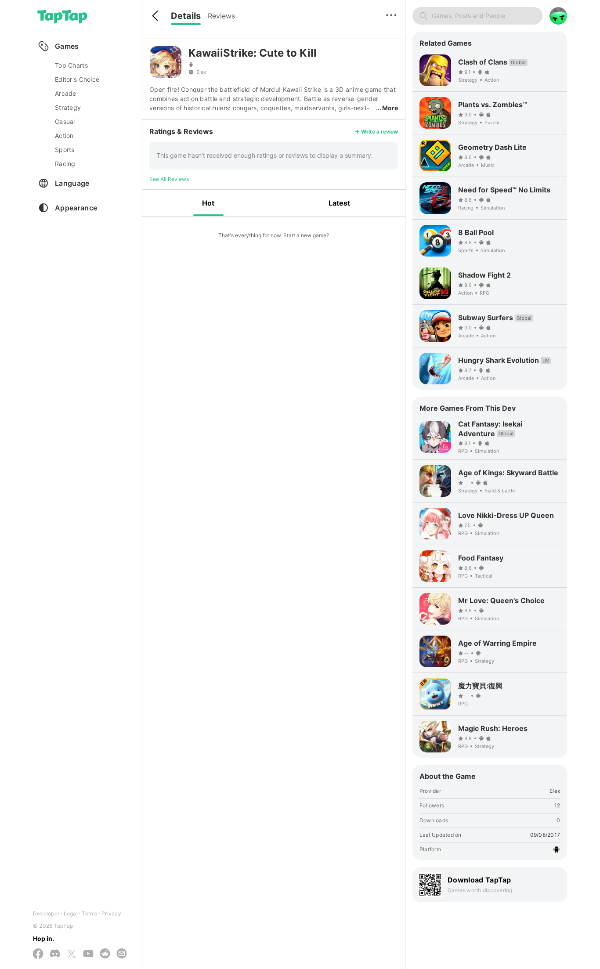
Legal (71, 913)
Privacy (111, 913)
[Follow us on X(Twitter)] (71, 954)
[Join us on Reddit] (105, 954)
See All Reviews (169, 179)
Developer (46, 913)
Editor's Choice (77, 79)
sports (65, 149)
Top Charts (71, 65)
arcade (65, 93)
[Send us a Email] (121, 954)
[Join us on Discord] (55, 954)
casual (65, 121)
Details (186, 16)
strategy (68, 107)
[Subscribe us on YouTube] (88, 954)
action (64, 135)
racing (65, 163)
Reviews (221, 15)
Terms (89, 913)
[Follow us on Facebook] (38, 954)
